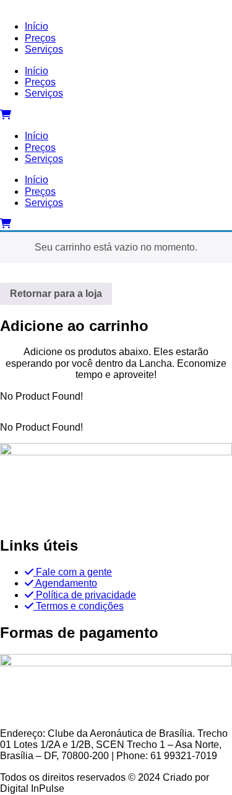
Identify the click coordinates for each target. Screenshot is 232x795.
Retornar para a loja (56, 293)
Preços (40, 82)
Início (36, 71)
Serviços (44, 93)
